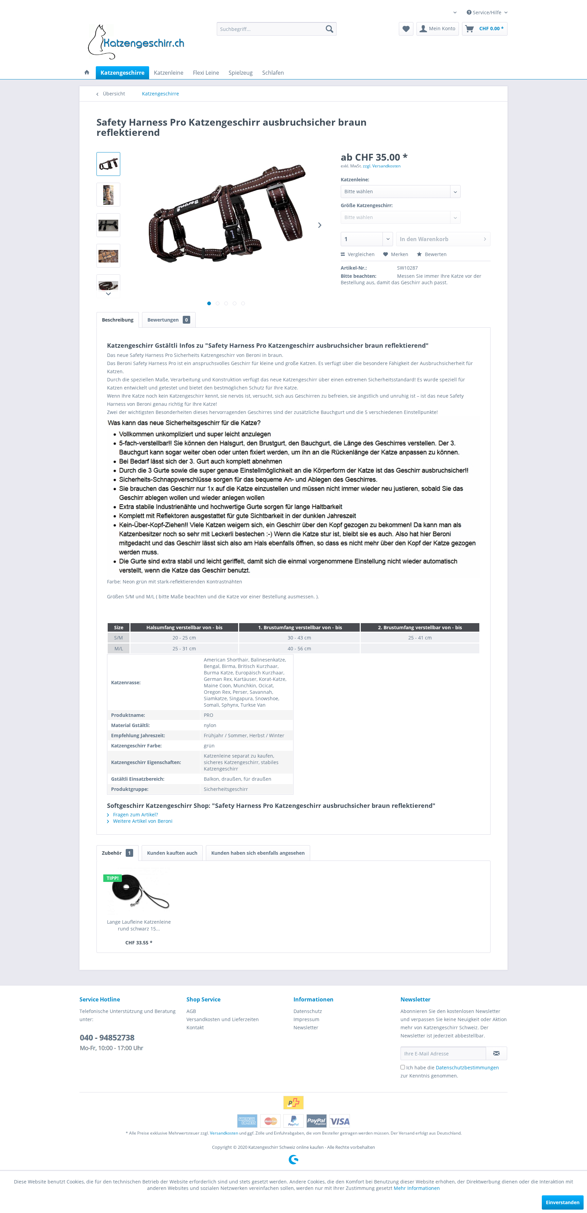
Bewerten (435, 254)
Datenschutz (308, 1011)
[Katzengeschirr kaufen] (86, 72)
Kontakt (195, 1027)
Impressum (306, 1019)
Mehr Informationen (417, 1188)
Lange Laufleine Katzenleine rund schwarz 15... (139, 925)
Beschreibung (118, 319)
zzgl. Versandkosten (382, 166)
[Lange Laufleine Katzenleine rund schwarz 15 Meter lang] (139, 891)
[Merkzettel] (406, 29)
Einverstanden (563, 1202)
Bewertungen (167, 319)
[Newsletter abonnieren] (496, 1053)
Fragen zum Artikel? (135, 814)
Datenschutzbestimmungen (467, 1067)
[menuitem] (277, 29)
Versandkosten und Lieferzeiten (222, 1019)
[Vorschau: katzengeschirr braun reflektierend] (108, 164)
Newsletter (306, 1027)
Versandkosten (224, 1133)
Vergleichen (360, 254)
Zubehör (116, 853)
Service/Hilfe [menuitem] (487, 12)
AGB (191, 1011)
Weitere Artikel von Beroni (142, 821)
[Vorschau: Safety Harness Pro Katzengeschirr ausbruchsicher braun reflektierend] (108, 194)
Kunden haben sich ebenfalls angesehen (258, 853)
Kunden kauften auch (172, 853)
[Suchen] (329, 29)
